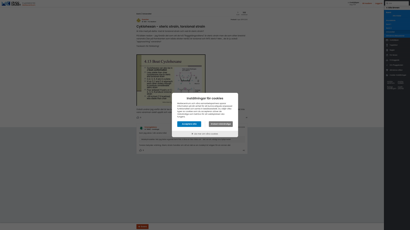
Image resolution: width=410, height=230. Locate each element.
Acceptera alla (189, 124)
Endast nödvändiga (221, 124)
